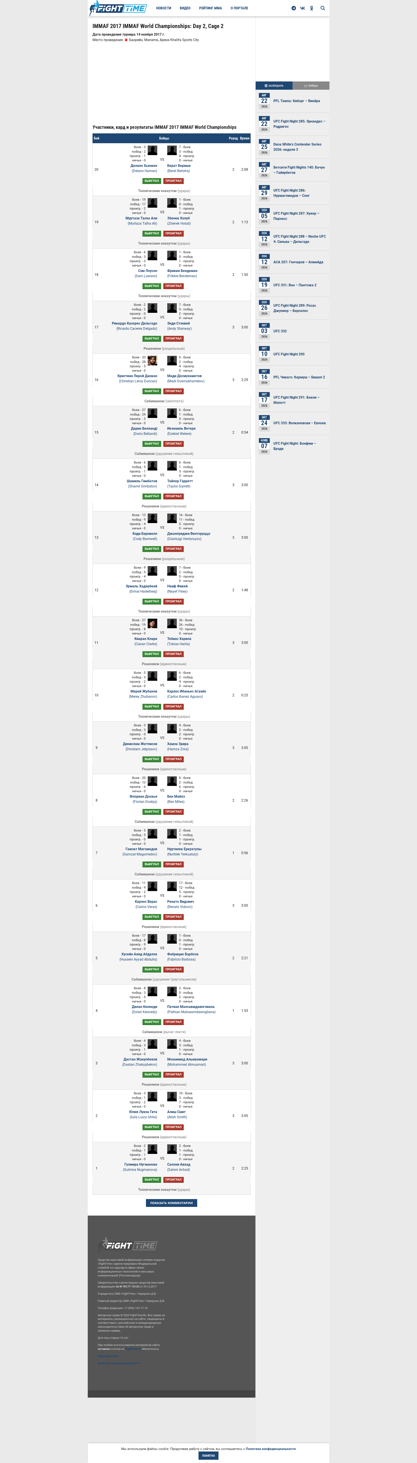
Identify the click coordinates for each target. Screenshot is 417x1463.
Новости (163, 8)
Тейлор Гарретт (180, 483)
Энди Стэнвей (179, 326)
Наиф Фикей (177, 588)
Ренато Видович (180, 904)
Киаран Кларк (145, 641)
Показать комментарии (171, 1203)
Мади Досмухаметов (186, 378)
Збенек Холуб (179, 220)
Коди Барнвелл (144, 536)
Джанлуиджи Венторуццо (188, 536)
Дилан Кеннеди (144, 1009)
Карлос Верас (146, 904)
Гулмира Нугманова (140, 1167)
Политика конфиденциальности (118, 1363)
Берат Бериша (179, 168)
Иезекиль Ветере (181, 431)
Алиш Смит (177, 1114)
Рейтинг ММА (210, 8)
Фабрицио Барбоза (183, 956)
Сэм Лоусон (146, 273)
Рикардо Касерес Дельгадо (134, 326)
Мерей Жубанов (143, 694)
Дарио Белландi (144, 431)
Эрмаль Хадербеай (141, 588)
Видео (185, 8)
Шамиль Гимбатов (142, 483)
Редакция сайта (108, 1356)
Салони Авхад (178, 1167)
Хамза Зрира (178, 746)
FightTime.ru (133, 1348)
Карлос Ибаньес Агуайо (186, 694)
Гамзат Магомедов (139, 851)
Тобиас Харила (179, 641)
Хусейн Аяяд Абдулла (138, 956)
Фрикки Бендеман (182, 273)
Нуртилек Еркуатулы (184, 851)
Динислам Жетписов (140, 746)
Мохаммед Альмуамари (187, 1062)
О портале (239, 8)
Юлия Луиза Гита (143, 1114)
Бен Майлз (176, 799)
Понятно (208, 1455)
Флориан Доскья (143, 799)
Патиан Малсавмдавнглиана (191, 1009)
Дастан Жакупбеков (139, 1062)
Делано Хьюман (144, 168)
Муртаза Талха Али (141, 220)
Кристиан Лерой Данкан (137, 378)
